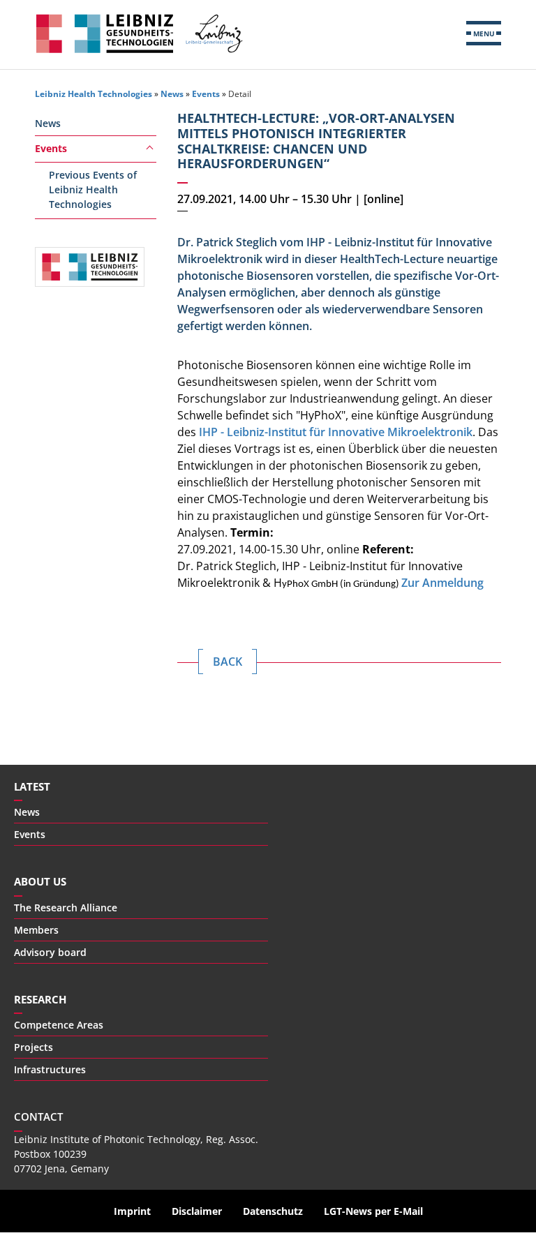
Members (36, 929)
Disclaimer (197, 1211)
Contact (38, 1116)
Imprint (132, 1211)
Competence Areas (58, 1024)
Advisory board (50, 952)
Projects (33, 1047)
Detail (239, 94)
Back (227, 661)
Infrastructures (50, 1069)
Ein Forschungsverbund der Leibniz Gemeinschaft (214, 33)
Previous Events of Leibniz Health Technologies (93, 189)
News (172, 94)
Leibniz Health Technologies (104, 33)
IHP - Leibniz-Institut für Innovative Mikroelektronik (335, 432)
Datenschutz (273, 1211)
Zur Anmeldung (442, 582)
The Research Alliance (65, 907)
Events (206, 94)
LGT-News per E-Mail (373, 1211)
